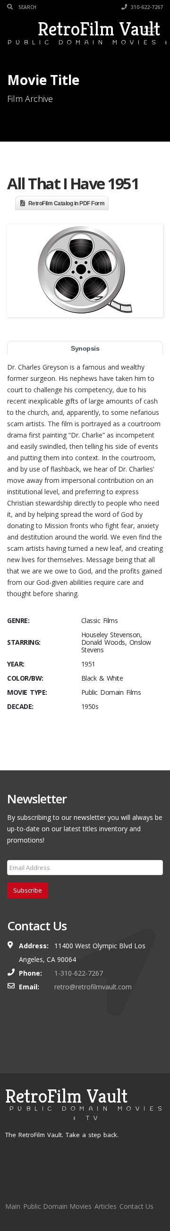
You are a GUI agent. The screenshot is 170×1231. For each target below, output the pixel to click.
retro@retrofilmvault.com (93, 986)
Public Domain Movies (57, 1206)
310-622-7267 (146, 7)
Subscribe (27, 890)
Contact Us (136, 1206)
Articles (105, 1206)
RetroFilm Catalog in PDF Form (66, 203)
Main (12, 1206)
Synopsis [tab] (85, 348)
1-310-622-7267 (78, 973)
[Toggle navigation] (149, 31)
